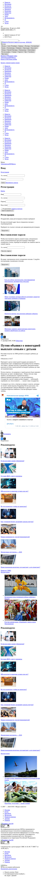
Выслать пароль (6, 251)
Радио (6, 811)
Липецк (4, 50)
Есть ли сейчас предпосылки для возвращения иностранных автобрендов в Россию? (20, 280)
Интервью (8, 4)
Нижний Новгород (12, 50)
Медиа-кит (8, 815)
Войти (3, 182)
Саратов (20, 52)
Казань (4, 48)
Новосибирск (31, 50)
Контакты (8, 813)
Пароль (3, 179)
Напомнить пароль (12, 182)
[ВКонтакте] (2, 337)
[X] (4, 337)
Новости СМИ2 (6, 570)
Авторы (7, 818)
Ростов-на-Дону (6, 52)
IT (5, 19)
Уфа (25, 52)
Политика (8, 11)
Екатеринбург (35, 46)
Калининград (10, 48)
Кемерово (19, 48)
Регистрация (5, 172)
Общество (8, 13)
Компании (8, 7)
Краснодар (26, 48)
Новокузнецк (22, 50)
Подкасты (8, 6)
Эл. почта (4, 175)
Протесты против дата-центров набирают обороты (21, 313)
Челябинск (31, 52)
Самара (14, 52)
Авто (6, 16)
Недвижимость (9, 18)
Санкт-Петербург (12, 46)
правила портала (16, 209)
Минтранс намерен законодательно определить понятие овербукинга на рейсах (20, 329)
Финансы (8, 9)
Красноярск (34, 48)
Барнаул (20, 46)
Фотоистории (5, 572)
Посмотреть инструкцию (9, 869)
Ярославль (5, 54)
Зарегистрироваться (7, 210)
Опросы (7, 820)
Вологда (27, 46)
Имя (2, 194)
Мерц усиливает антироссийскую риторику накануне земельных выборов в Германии (22, 297)
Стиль (7, 21)
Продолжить (5, 230)
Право (7, 14)
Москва (4, 46)
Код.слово (4, 205)
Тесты (6, 23)
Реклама (7, 810)
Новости (7, 2)
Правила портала (10, 817)
